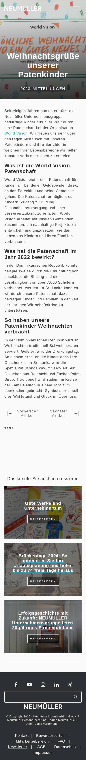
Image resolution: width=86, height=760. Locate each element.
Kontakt (22, 736)
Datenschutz (66, 747)
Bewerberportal (50, 736)
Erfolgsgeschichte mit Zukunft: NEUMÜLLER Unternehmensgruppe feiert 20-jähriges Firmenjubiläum (43, 620)
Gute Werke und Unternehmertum (43, 506)
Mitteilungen (49, 89)
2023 (25, 89)
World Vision (16, 133)
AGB (41, 747)
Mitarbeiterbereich (33, 741)
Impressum (44, 753)
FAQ (61, 741)
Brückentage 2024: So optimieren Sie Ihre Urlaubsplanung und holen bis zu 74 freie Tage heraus (43, 563)
